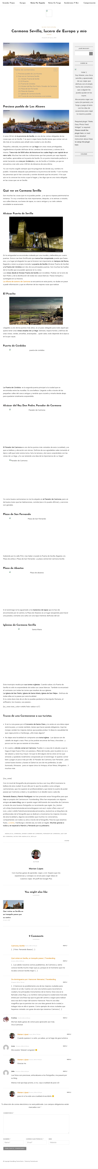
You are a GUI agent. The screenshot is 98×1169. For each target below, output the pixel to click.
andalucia (9, 833)
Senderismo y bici (71, 3)
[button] (54, 70)
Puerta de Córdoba (28, 84)
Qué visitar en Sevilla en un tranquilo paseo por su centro (13, 915)
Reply (65, 945)
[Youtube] (6, 2)
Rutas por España (38, 3)
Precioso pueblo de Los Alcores (30, 74)
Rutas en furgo (54, 3)
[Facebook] (80, 160)
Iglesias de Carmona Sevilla (31, 94)
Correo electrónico (35, 1139)
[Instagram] (8, 2)
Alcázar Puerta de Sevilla (30, 79)
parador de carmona (51, 833)
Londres (11, 823)
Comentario (8, 1113)
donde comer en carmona (32, 833)
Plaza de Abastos (27, 91)
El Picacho (25, 81)
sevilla (33, 836)
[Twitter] (84, 160)
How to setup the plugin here (84, 142)
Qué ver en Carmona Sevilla (28, 76)
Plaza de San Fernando (29, 89)
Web (50, 1139)
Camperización (90, 3)
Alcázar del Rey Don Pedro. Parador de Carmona (39, 86)
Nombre (7, 1139)
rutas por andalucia (21, 836)
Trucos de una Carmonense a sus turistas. (36, 96)
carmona (17, 833)
